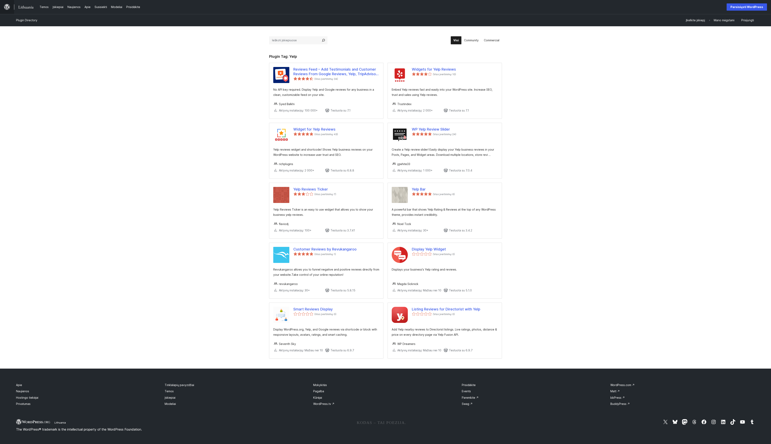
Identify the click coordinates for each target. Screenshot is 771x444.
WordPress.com (622, 385)
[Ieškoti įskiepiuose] (323, 40)
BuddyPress (620, 403)
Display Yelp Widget (429, 249)
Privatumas (23, 403)
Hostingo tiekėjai (27, 397)
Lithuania (60, 422)
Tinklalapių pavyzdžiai (179, 385)
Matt (615, 391)
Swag (467, 403)
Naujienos (22, 391)
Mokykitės (320, 385)
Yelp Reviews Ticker (310, 189)
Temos (169, 391)
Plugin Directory (26, 20)
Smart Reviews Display (313, 309)
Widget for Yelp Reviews (314, 129)
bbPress (617, 397)
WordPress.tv (324, 403)
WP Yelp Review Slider (431, 129)
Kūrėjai (317, 397)
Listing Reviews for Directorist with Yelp (446, 309)
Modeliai (170, 403)
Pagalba (318, 391)
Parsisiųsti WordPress (746, 7)
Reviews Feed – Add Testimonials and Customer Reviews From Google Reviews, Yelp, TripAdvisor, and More (335, 71)
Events (466, 391)
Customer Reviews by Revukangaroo (325, 249)
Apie (19, 385)
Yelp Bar (419, 189)
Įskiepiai (170, 397)
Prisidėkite (469, 385)
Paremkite (470, 397)
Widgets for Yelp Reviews (434, 69)
